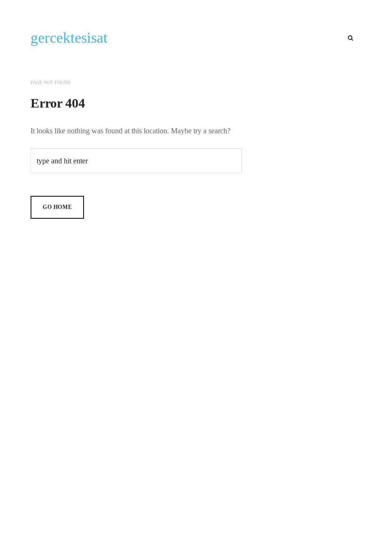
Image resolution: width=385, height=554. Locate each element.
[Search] (350, 38)
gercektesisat (69, 37)
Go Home (57, 207)
